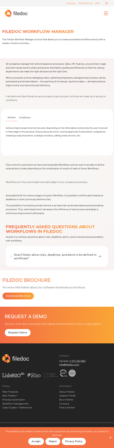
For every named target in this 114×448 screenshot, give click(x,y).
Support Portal (67, 395)
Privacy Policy (73, 441)
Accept (36, 441)
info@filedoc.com (69, 364)
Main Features (10, 391)
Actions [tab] (12, 117)
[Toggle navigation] (106, 13)
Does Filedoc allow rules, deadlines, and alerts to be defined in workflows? (53, 256)
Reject (53, 441)
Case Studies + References (17, 407)
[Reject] (110, 437)
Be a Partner (66, 399)
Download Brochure (18, 295)
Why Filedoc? (9, 395)
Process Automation (13, 399)
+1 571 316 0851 (77, 361)
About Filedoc (67, 391)
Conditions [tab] (25, 117)
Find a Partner (86, 3)
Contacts (71, 3)
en (97, 3)
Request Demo (17, 332)
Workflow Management (15, 403)
